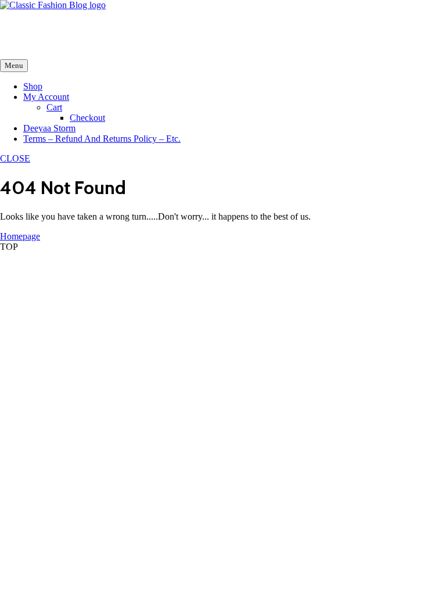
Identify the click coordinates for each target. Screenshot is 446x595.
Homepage (20, 236)
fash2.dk (15, 25)
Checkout (87, 118)
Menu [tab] (14, 65)
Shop (32, 86)
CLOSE (15, 158)
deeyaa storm (49, 128)
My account (46, 97)
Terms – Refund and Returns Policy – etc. (102, 139)
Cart (54, 107)
